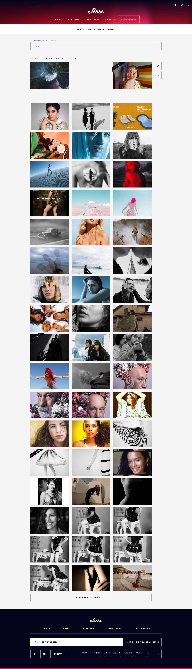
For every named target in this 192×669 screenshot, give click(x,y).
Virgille (118, 385)
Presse (139, 653)
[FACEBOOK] (34, 654)
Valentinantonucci (81, 500)
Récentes (34, 58)
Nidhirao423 (78, 96)
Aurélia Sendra (120, 414)
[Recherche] (175, 5)
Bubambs (118, 471)
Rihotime (118, 241)
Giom (117, 443)
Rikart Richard (79, 529)
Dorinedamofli (38, 154)
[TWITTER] (44, 654)
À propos (84, 653)
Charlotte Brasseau (40, 84)
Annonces (93, 19)
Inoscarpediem (38, 443)
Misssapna (78, 241)
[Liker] (64, 68)
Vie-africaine (79, 443)
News (58, 19)
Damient (36, 529)
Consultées (75, 58)
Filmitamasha (38, 125)
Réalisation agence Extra (137, 656)
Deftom (77, 125)
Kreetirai (36, 212)
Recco (35, 241)
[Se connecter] (188, 5)
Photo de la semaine (96, 29)
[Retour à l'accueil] (96, 11)
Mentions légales (112, 653)
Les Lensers (129, 19)
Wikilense (74, 19)
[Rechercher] (158, 46)
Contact (96, 653)
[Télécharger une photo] (181, 5)
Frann (76, 587)
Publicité (128, 653)
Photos (80, 29)
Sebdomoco (119, 500)
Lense (46, 628)
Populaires (47, 58)
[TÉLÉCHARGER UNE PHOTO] (158, 66)
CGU (147, 653)
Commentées (61, 58)
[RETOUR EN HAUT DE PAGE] (158, 75)
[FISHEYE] (57, 654)
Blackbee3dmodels (122, 125)
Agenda (110, 19)
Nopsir (35, 500)
